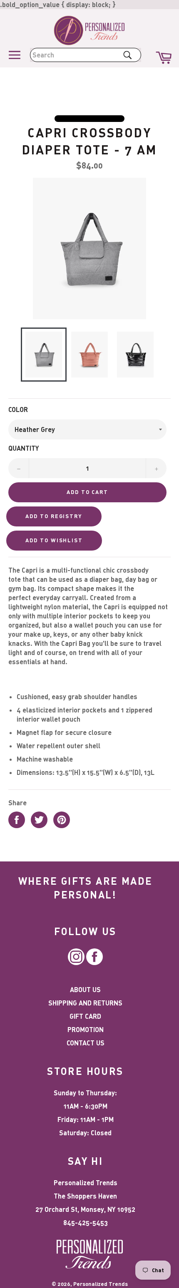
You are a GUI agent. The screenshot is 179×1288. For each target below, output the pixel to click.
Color (18, 409)
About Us (85, 989)
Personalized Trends (100, 1284)
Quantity (23, 448)
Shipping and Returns (85, 1003)
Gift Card (85, 1016)
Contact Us (85, 1043)
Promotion (85, 1029)
